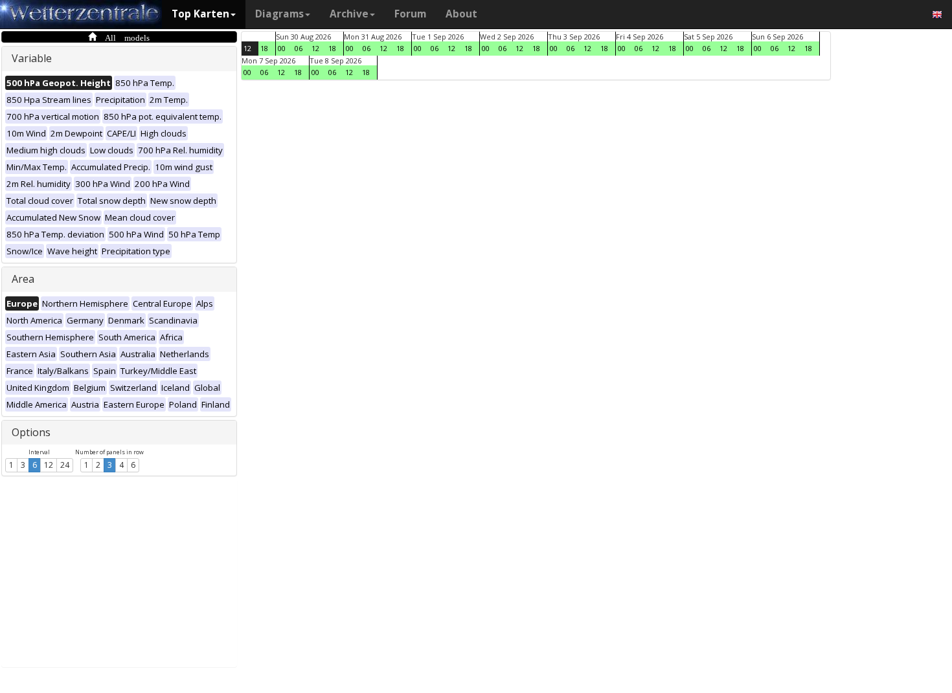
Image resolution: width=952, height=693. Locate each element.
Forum (410, 14)
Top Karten (200, 14)
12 (48, 464)
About (461, 14)
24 (64, 464)
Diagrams (279, 14)
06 (298, 48)
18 (264, 48)
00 (282, 48)
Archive (349, 14)
